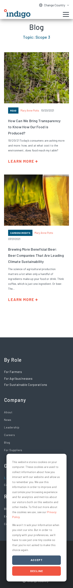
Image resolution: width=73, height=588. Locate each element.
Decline (36, 571)
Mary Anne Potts (29, 110)
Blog (7, 442)
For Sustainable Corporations (25, 384)
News (7, 419)
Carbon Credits (20, 232)
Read (13, 110)
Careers (9, 435)
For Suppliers (13, 450)
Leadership (11, 427)
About (8, 412)
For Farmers (13, 372)
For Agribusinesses (18, 378)
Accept (37, 560)
